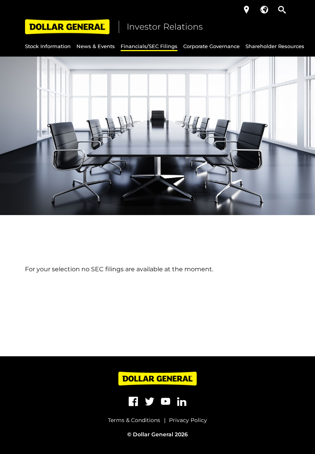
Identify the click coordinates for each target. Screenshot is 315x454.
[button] (246, 9)
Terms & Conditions (134, 420)
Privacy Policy (188, 420)
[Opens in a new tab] (133, 401)
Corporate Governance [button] (211, 46)
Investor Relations (165, 27)
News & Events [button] (95, 46)
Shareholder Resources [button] (274, 46)
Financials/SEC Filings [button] (149, 46)
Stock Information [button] (48, 46)
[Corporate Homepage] (67, 26)
